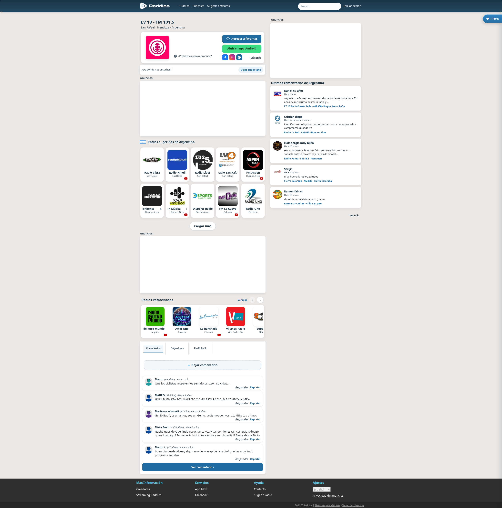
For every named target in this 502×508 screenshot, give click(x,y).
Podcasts (198, 6)
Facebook (201, 495)
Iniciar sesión (352, 6)
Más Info (255, 57)
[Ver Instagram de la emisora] (232, 57)
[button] (241, 39)
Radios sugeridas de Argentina (171, 142)
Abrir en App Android (241, 48)
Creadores (143, 489)
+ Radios (183, 6)
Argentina (178, 27)
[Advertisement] (202, 108)
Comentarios (153, 348)
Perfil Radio (200, 348)
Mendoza (163, 27)
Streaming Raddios (148, 495)
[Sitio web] (239, 57)
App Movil (201, 489)
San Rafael (148, 27)
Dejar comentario (251, 69)
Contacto (260, 489)
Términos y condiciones (327, 505)
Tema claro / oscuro (353, 505)
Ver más (242, 300)
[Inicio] (155, 6)
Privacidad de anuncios (328, 495)
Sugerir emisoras (218, 6)
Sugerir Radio (263, 495)
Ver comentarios (202, 467)
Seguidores (177, 348)
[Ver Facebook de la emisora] (225, 57)
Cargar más (202, 226)
